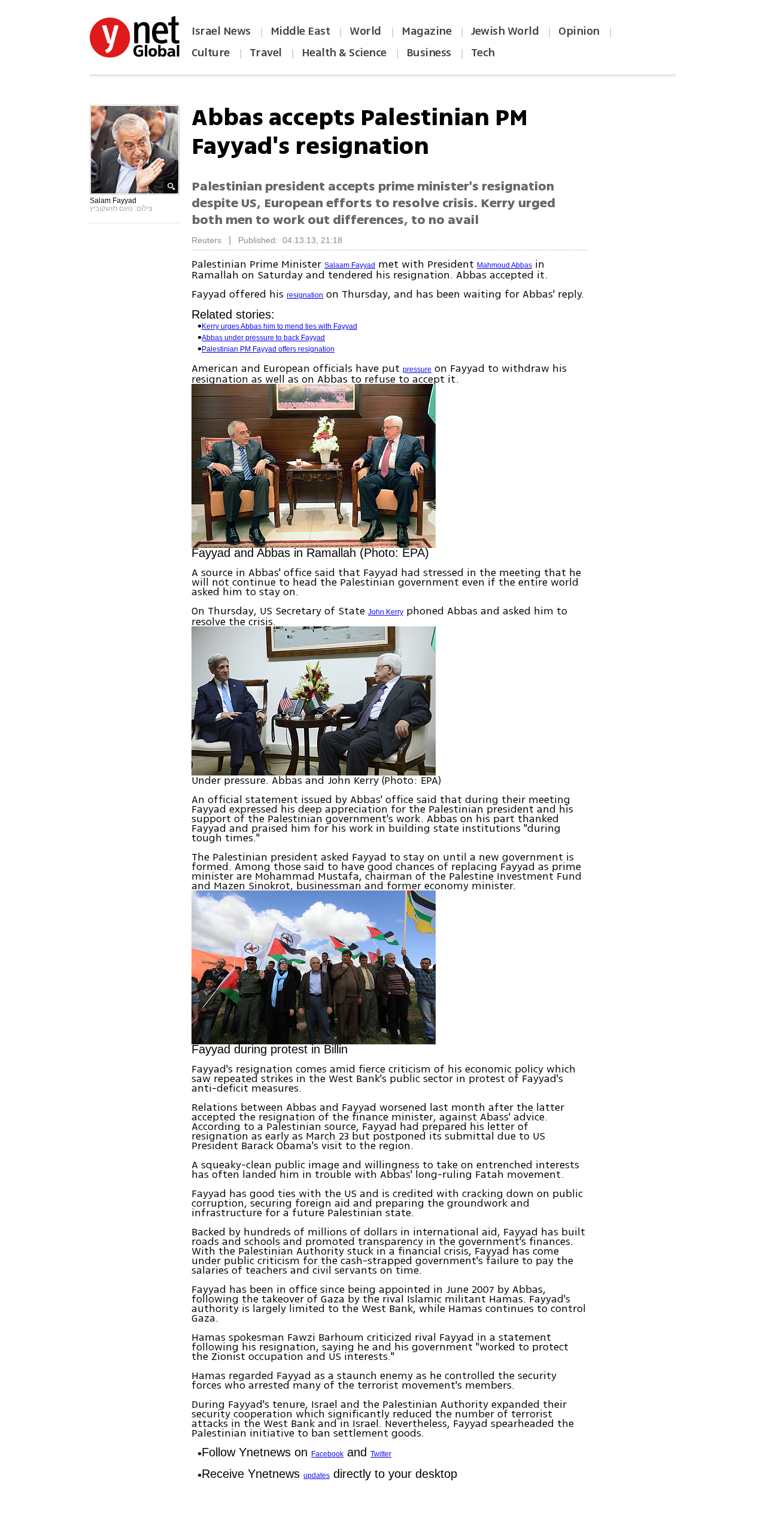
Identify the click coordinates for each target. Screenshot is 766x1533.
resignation (305, 295)
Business (428, 52)
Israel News (221, 31)
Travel (266, 52)
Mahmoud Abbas (504, 265)
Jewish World (505, 31)
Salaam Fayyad (349, 265)
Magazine (426, 31)
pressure (417, 369)
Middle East (300, 31)
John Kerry (385, 612)
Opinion (579, 31)
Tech (483, 52)
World (366, 31)
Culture (211, 52)
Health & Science (344, 52)
